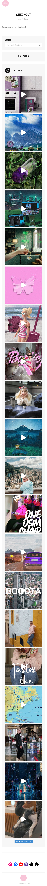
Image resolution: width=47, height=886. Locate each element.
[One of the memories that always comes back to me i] (23, 399)
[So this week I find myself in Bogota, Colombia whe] (23, 704)
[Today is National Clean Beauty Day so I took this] (23, 590)
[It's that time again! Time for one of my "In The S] (23, 513)
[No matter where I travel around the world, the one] (23, 666)
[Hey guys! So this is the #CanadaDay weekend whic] (23, 819)
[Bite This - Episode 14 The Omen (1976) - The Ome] (23, 781)
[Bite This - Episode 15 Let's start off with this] (23, 552)
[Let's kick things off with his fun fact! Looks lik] (23, 208)
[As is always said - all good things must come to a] (23, 475)
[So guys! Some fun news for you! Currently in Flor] (23, 170)
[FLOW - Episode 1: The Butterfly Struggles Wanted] (23, 285)
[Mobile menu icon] (44, 3)
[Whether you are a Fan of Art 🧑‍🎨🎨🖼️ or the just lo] (23, 246)
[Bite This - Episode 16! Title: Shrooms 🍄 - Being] (23, 437)
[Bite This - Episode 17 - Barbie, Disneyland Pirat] (23, 323)
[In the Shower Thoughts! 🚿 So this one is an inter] (23, 628)
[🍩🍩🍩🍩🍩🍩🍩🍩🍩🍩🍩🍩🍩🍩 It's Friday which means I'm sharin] (23, 132)
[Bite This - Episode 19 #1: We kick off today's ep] (23, 94)
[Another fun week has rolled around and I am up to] (23, 361)
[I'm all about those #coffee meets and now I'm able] (23, 742)
